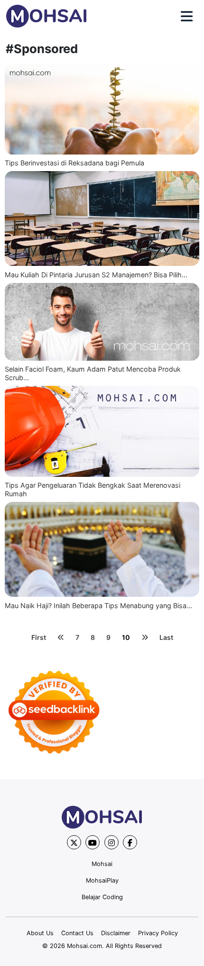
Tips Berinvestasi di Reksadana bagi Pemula (74, 163)
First (38, 637)
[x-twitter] (74, 842)
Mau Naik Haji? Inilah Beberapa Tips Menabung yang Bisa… (98, 605)
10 (126, 637)
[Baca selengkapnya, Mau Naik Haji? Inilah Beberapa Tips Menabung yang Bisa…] (102, 549)
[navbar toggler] (186, 17)
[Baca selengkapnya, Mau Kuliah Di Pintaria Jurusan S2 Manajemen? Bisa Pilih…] (102, 218)
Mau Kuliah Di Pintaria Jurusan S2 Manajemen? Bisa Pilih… (96, 275)
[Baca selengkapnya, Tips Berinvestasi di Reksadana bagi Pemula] (102, 109)
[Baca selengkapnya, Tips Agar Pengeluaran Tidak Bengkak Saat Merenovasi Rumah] (102, 431)
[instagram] (111, 842)
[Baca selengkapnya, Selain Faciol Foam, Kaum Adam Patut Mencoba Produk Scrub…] (102, 322)
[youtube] (92, 842)
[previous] (60, 637)
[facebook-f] (130, 842)
